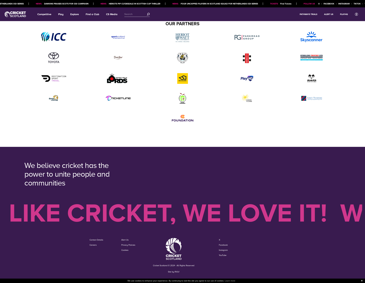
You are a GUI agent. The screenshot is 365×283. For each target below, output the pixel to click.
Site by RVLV (173, 272)
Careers (93, 245)
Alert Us (328, 14)
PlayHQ (344, 14)
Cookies (124, 250)
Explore (74, 14)
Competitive (44, 14)
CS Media (111, 14)
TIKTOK (352, 4)
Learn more (230, 281)
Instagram (223, 250)
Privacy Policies (128, 245)
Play (60, 14)
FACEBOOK (324, 4)
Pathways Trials (308, 14)
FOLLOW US (304, 4)
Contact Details (96, 240)
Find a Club (92, 14)
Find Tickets (281, 4)
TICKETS (269, 4)
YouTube (222, 255)
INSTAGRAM (339, 4)
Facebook (223, 245)
